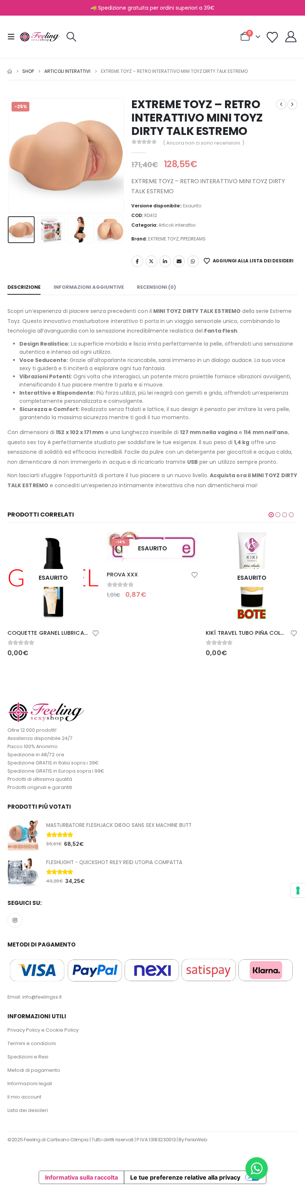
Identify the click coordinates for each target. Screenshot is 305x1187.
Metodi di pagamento (33, 1070)
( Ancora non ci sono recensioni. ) (203, 142)
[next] (292, 104)
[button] (13, 36)
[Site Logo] (39, 37)
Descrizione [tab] (24, 287)
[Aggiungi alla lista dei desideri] (95, 633)
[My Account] (291, 36)
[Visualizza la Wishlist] (272, 37)
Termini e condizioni (31, 1043)
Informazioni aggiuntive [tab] (89, 287)
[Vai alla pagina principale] (9, 71)
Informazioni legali (29, 1083)
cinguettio (151, 261)
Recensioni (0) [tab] (156, 287)
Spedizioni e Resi (27, 1056)
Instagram (14, 920)
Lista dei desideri (27, 1110)
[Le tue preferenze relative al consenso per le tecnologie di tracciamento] (298, 890)
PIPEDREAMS (193, 239)
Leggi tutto (87, 544)
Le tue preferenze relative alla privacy (185, 1177)
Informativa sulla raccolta (81, 1177)
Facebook (137, 261)
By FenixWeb (193, 1139)
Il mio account (24, 1096)
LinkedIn (165, 261)
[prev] (281, 104)
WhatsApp (193, 261)
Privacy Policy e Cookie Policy (42, 1030)
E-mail (179, 261)
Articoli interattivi (177, 225)
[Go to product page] (23, 835)
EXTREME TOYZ (163, 239)
